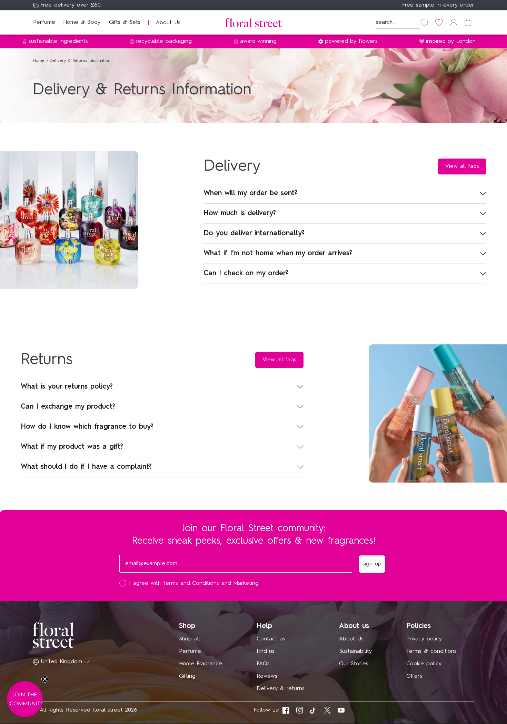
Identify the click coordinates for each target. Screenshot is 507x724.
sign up (320, 415)
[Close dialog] (380, 265)
